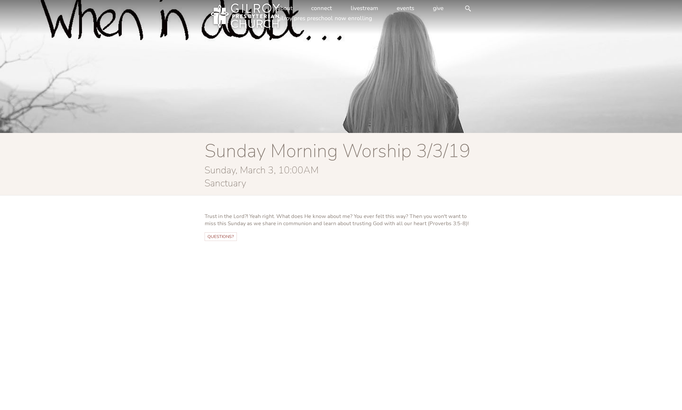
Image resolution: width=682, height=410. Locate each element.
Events (405, 8)
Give (438, 8)
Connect (321, 8)
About (285, 8)
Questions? (221, 237)
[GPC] (236, 17)
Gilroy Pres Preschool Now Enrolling (324, 18)
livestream (364, 8)
